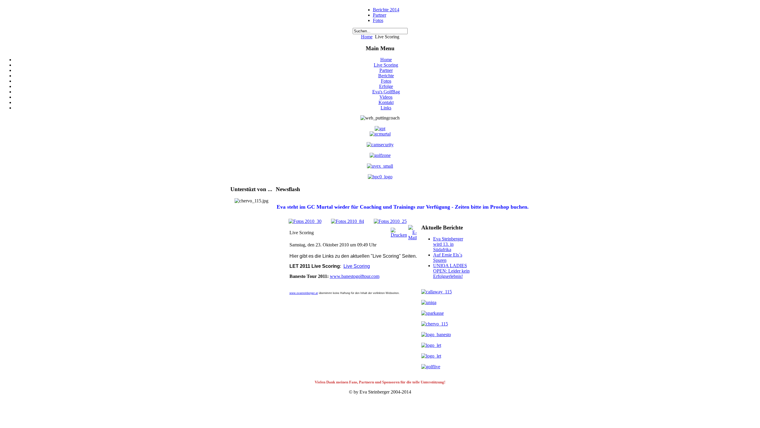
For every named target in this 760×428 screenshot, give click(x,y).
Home (367, 36)
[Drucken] (399, 234)
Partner (379, 15)
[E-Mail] (412, 237)
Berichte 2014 (386, 9)
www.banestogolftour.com (354, 276)
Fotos (378, 20)
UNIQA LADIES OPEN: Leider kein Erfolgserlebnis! (451, 271)
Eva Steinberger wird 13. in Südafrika (448, 244)
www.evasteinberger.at (303, 293)
